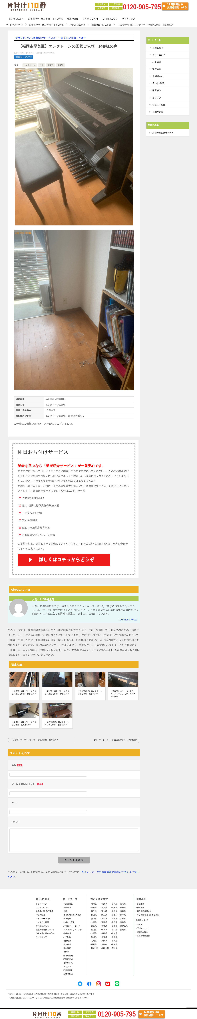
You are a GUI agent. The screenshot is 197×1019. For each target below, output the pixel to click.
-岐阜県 (104, 930)
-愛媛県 (114, 944)
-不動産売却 (68, 959)
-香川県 (114, 937)
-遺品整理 (67, 907)
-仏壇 (65, 911)
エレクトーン (29, 65)
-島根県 (114, 926)
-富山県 (93, 930)
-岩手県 (93, 911)
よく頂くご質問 (90, 18)
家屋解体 (156, 90)
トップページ (41, 904)
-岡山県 (114, 919)
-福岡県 (123, 904)
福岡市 (50, 65)
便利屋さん (157, 76)
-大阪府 (104, 944)
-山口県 (114, 930)
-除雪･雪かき (68, 955)
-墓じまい (67, 967)
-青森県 (93, 907)
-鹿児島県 (124, 926)
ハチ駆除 (156, 62)
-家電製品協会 (142, 932)
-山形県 (93, 922)
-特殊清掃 (67, 933)
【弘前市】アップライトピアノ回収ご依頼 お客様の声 (34, 740)
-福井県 (104, 926)
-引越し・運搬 (68, 922)
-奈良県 (114, 904)
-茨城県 (104, 922)
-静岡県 (104, 933)
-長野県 (93, 944)
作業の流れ (72, 18)
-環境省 (139, 925)
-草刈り (66, 952)
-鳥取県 (114, 922)
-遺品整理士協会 (143, 936)
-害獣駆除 (67, 941)
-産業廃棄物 (68, 974)
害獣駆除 (156, 69)
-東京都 (104, 911)
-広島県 (114, 933)
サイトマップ (128, 18)
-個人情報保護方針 (144, 911)
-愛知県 (104, 937)
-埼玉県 (104, 915)
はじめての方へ (16, 18)
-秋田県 (93, 915)
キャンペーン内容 (43, 919)
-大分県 (123, 919)
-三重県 (114, 907)
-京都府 (114, 915)
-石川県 (93, 941)
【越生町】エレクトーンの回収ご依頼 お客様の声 (24, 723)
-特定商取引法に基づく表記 (147, 915)
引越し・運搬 (158, 104)
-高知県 (114, 948)
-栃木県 (104, 907)
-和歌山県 (105, 948)
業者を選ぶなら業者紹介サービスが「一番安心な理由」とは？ (50, 37)
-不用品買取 (68, 970)
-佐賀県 (123, 907)
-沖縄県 (123, 930)
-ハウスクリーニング (71, 926)
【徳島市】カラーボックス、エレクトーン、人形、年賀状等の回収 (123, 694)
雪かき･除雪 (158, 83)
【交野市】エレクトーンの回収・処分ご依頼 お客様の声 (57, 692)
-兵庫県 (104, 941)
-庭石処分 (67, 919)
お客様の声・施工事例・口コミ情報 (45, 18)
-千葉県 (104, 904)
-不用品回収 (68, 904)
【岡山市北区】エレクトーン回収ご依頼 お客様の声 (90, 692)
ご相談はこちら (109, 18)
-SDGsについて (142, 928)
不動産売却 (157, 112)
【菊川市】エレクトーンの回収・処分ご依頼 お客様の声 (24, 692)
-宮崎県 (123, 922)
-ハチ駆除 (67, 937)
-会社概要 (140, 904)
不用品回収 (157, 48)
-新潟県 (93, 937)
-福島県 (93, 926)
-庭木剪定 (67, 948)
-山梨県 (93, 933)
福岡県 (60, 65)
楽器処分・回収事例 (23, 57)
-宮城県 (93, 919)
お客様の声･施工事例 (44, 911)
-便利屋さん (68, 963)
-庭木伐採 (67, 944)
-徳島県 (114, 941)
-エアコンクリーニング (72, 930)
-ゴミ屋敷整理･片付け (72, 915)
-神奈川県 (94, 948)
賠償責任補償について (45, 930)
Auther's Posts (128, 619)
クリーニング (158, 55)
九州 (41, 65)
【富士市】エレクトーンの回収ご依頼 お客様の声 (115, 740)
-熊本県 (123, 915)
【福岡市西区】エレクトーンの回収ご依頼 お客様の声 (57, 723)
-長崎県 (123, 911)
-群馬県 (104, 919)
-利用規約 (140, 907)
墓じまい (156, 97)
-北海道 (93, 904)
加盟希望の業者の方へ (163, 133)
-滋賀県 (114, 911)
